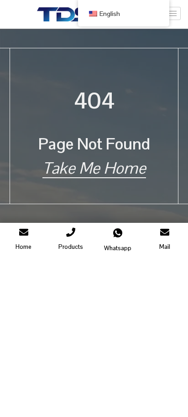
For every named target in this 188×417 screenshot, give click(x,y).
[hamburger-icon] (170, 13)
